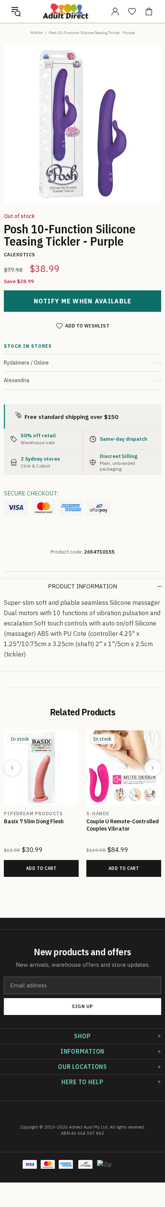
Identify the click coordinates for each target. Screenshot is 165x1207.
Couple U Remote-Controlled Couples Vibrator (122, 825)
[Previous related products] (12, 767)
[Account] (115, 11)
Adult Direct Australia (66, 11)
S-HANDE (97, 813)
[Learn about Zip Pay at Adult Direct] (104, 1168)
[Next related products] (152, 767)
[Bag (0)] (148, 11)
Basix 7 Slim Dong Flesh (34, 821)
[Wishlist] (132, 11)
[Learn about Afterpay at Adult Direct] (99, 508)
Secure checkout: (31, 493)
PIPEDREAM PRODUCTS (33, 813)
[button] (16, 11)
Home (36, 32)
